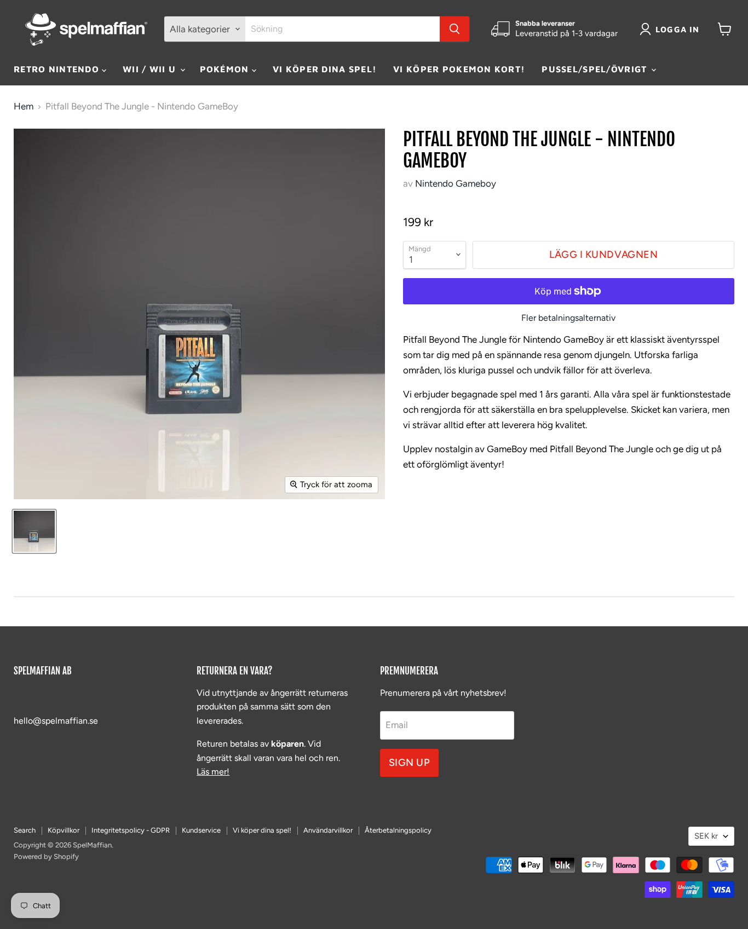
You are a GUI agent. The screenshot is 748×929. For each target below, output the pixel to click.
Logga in (677, 29)
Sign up (409, 763)
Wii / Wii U (151, 69)
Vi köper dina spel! (325, 69)
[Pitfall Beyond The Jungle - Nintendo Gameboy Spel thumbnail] (34, 531)
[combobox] (342, 29)
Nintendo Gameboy (455, 183)
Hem (23, 106)
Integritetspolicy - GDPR (130, 830)
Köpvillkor (63, 830)
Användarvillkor (328, 830)
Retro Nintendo (58, 69)
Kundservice (201, 830)
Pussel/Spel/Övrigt (595, 69)
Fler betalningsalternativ (568, 318)
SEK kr (706, 836)
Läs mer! (213, 771)
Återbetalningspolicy (398, 830)
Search (25, 830)
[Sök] (454, 29)
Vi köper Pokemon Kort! (459, 69)
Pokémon (226, 69)
